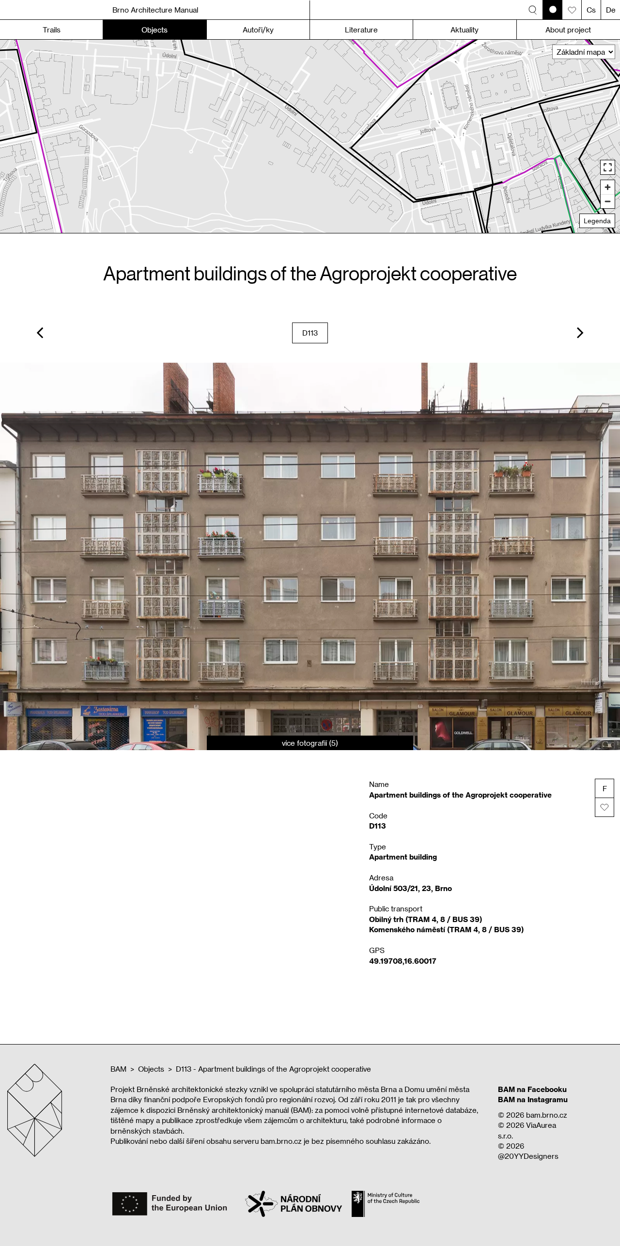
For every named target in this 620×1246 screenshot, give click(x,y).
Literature (361, 29)
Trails (52, 29)
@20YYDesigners (528, 1156)
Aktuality (464, 29)
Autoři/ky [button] (258, 29)
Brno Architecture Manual (155, 9)
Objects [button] (154, 29)
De (611, 9)
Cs (591, 9)
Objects (151, 1068)
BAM (118, 1068)
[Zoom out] (608, 201)
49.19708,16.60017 (402, 960)
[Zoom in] (608, 187)
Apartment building (403, 856)
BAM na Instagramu (533, 1099)
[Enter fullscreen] (608, 167)
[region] (310, 136)
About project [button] (568, 29)
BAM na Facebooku (532, 1089)
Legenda (597, 221)
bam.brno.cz (546, 1114)
